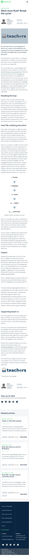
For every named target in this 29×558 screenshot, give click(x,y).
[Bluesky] (2, 402)
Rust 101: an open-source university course (11, 476)
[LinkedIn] (6, 402)
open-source (20, 23)
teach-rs (16, 141)
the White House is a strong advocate (11, 72)
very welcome (5, 329)
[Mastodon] (13, 402)
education (19, 20)
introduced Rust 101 (15, 454)
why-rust (4, 495)
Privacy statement (7, 522)
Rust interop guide (7, 518)
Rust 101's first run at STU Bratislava (11, 448)
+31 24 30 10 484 (7, 536)
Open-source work (7, 514)
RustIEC (3, 270)
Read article (23, 437)
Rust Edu (10, 282)
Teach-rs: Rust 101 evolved (11, 421)
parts (22, 153)
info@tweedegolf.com (8, 539)
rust (26, 23)
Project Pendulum (7, 510)
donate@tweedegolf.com (8, 347)
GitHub (7, 258)
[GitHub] (9, 402)
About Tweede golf (7, 506)
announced (18, 426)
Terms (3, 526)
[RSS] (17, 402)
